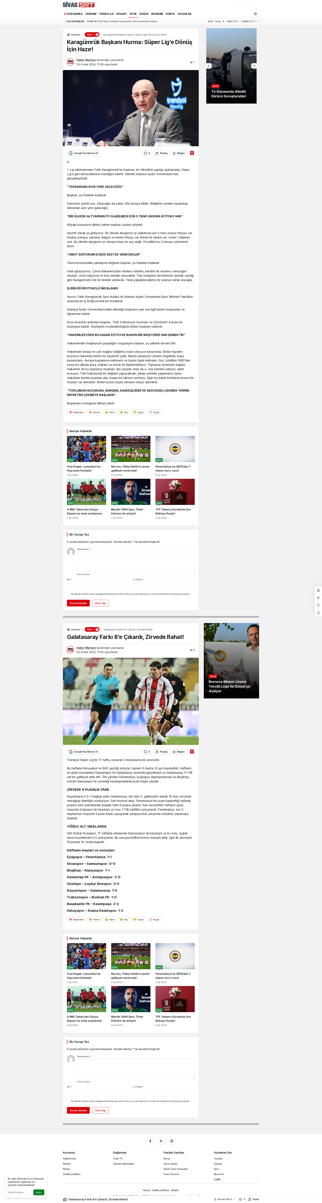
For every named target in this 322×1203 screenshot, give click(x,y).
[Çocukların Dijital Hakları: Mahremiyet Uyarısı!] (231, 66)
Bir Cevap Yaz (79, 534)
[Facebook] (150, 1141)
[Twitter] (161, 1141)
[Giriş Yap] (247, 5)
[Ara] (230, 5)
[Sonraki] (254, 66)
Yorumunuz (84, 549)
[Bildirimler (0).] (318, 613)
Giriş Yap (100, 603)
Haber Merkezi (86, 60)
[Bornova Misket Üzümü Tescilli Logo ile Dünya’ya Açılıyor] (231, 660)
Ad (69, 579)
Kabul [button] (39, 1192)
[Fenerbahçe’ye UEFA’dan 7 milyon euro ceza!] (175, 456)
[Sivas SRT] (79, 4)
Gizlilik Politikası (15, 1192)
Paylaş (256, 1199)
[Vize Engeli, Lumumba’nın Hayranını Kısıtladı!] (86, 456)
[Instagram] (172, 1141)
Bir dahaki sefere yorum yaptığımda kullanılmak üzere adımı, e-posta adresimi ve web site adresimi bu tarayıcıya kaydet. (130, 594)
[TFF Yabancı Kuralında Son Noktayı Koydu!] (175, 499)
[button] (239, 5)
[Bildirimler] (255, 5)
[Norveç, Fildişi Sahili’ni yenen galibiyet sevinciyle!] (130, 456)
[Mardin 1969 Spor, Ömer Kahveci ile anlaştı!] (130, 499)
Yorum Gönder (78, 603)
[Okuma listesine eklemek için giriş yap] (192, 153)
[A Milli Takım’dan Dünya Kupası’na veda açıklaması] (86, 499)
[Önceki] (209, 66)
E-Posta (138, 579)
